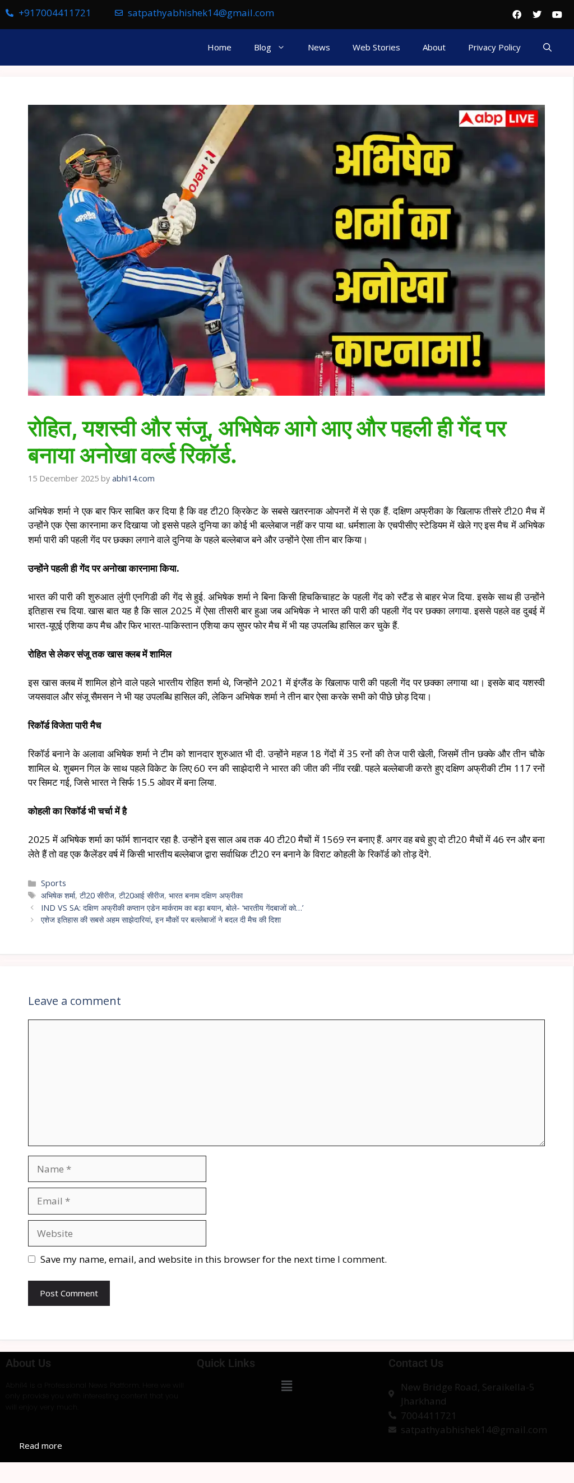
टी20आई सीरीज (141, 895)
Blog (262, 47)
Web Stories (376, 47)
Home (219, 47)
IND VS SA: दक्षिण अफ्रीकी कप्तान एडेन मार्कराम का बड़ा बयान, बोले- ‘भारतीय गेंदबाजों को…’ (172, 907)
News (319, 47)
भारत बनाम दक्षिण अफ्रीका (206, 895)
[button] (547, 47)
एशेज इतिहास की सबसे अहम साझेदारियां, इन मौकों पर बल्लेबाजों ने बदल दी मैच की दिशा (161, 919)
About (434, 47)
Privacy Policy (494, 47)
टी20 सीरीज (97, 895)
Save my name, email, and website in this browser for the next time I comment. (213, 1259)
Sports (53, 883)
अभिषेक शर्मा (58, 895)
